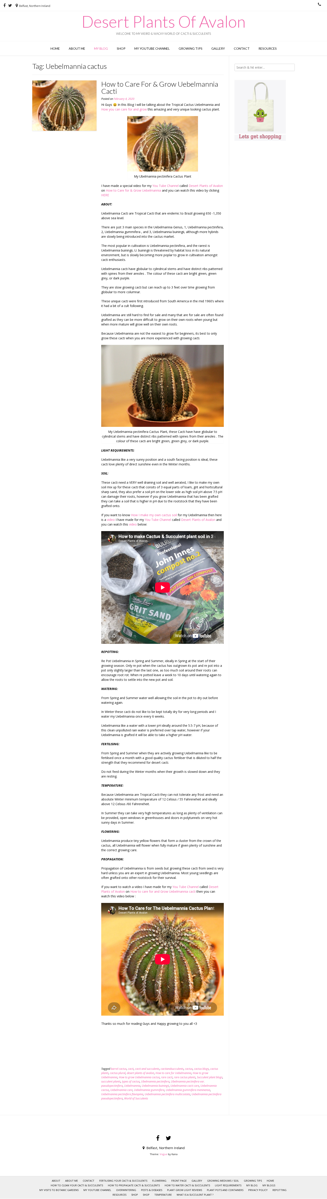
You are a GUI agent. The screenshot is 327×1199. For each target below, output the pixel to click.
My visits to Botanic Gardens (59, 1190)
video (111, 520)
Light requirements (228, 1185)
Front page (179, 1180)
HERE (105, 195)
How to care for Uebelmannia (173, 1073)
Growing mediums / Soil (223, 1180)
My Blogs (268, 1185)
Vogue (163, 1154)
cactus (189, 1069)
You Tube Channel (165, 186)
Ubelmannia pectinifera (155, 1081)
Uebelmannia (132, 1086)
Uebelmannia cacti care (184, 1086)
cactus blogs (201, 1069)
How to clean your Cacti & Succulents (77, 1185)
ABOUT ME (77, 48)
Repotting (279, 1190)
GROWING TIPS (190, 48)
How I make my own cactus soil (154, 515)
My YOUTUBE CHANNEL (152, 48)
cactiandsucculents (172, 1069)
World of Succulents (136, 1098)
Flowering (159, 1180)
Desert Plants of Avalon (206, 186)
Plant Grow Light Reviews (184, 1190)
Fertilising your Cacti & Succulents (123, 1180)
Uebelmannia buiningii (155, 1086)
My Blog (101, 48)
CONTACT (242, 48)
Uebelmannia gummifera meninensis (188, 1090)
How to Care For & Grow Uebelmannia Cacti (159, 87)
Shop (121, 48)
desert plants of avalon (140, 1073)
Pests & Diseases (151, 1190)
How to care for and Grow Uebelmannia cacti (163, 891)
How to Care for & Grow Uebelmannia (133, 190)
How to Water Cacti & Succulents (187, 1185)
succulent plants (111, 1081)
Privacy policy (258, 1190)
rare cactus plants (185, 1077)
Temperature (163, 1194)
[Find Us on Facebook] (4, 5)
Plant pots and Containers (225, 1190)
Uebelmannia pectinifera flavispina (122, 1094)
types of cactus (131, 1081)
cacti (131, 1069)
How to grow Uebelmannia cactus (139, 1077)
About (56, 1180)
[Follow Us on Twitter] (10, 5)
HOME (55, 48)
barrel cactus (119, 1069)
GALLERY (218, 48)
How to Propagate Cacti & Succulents (134, 1185)
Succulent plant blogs (209, 1077)
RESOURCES (267, 48)
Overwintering (126, 1190)
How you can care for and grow (124, 109)
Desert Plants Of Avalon (163, 21)
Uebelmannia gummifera (149, 1090)
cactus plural (117, 1073)
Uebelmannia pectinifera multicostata (167, 1094)
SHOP (134, 1194)
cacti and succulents (147, 1069)
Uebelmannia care (121, 1090)
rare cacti (167, 1077)
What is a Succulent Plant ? (195, 1194)
